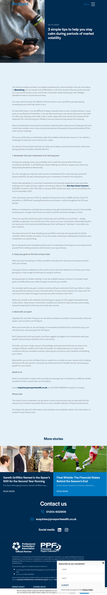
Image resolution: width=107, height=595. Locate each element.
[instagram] (66, 530)
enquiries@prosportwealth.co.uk (32, 387)
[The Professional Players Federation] (54, 554)
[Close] (103, 563)
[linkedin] (59, 530)
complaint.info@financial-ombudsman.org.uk (32, 579)
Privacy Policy (87, 589)
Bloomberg (19, 89)
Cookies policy (39, 587)
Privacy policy (18, 587)
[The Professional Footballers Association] (26, 554)
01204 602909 (56, 512)
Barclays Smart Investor (78, 185)
